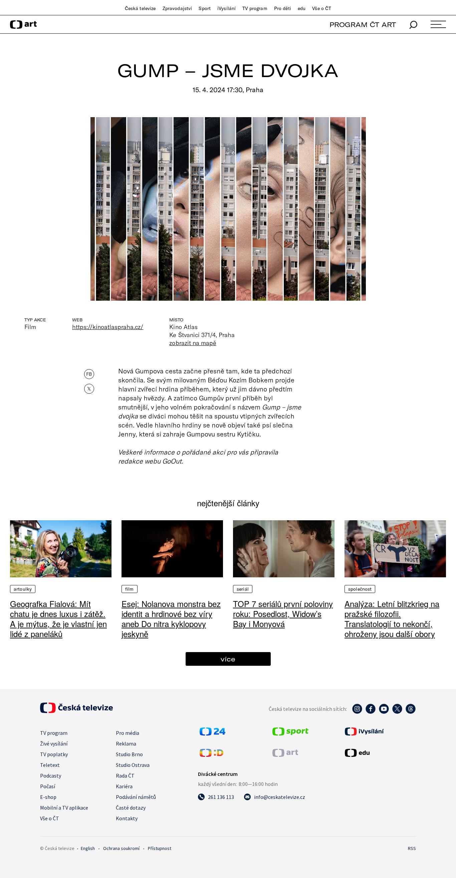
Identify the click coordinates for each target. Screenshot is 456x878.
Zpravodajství (177, 8)
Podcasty (50, 775)
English (88, 848)
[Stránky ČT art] (285, 755)
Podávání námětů (136, 797)
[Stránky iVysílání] (379, 731)
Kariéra (124, 786)
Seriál (243, 589)
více (228, 659)
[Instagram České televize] (357, 712)
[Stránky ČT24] (212, 733)
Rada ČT (125, 775)
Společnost (360, 589)
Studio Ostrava (133, 765)
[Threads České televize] (410, 712)
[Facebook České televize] (370, 712)
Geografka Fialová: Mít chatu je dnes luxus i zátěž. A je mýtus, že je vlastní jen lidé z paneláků (58, 618)
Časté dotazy (131, 807)
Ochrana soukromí (121, 848)
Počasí (47, 786)
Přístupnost (159, 848)
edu (301, 8)
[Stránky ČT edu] (379, 753)
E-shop (48, 797)
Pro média (127, 732)
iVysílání (226, 8)
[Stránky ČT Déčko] (211, 755)
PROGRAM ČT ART (362, 24)
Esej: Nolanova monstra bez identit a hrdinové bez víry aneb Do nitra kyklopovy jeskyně (171, 618)
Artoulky (23, 589)
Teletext (50, 765)
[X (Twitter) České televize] (397, 712)
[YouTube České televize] (384, 712)
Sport (205, 8)
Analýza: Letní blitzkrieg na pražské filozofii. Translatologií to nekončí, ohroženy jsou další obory (392, 618)
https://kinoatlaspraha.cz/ (107, 326)
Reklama (126, 743)
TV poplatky (54, 754)
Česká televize (140, 8)
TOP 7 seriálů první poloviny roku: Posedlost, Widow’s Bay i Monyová (283, 613)
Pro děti (282, 8)
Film (129, 589)
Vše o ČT (321, 8)
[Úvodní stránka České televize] (76, 711)
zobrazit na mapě (192, 342)
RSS (412, 848)
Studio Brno (129, 754)
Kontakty (127, 818)
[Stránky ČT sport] (290, 733)
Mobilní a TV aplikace (64, 807)
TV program (254, 8)
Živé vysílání (53, 743)
